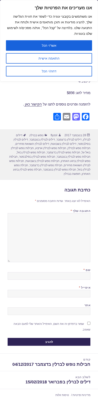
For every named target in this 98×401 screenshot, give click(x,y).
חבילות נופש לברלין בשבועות (42, 161)
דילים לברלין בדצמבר (69, 139)
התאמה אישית (49, 58)
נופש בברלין (36, 135)
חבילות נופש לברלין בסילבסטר (37, 156)
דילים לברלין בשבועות (63, 143)
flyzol (54, 135)
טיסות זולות (62, 395)
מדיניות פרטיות (81, 395)
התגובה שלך (81, 211)
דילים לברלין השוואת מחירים (32, 143)
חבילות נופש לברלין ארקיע (50, 148)
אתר (87, 305)
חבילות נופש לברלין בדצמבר (63, 152)
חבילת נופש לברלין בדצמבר (45, 165)
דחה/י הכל (49, 71)
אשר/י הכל (49, 45)
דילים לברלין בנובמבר (42, 139)
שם (86, 270)
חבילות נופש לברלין (79, 148)
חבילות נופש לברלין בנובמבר (73, 156)
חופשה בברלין (72, 173)
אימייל (84, 287)
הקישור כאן (33, 104)
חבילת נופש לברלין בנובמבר (59, 169)
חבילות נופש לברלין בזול (31, 152)
